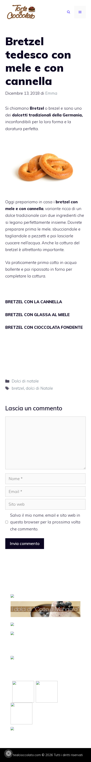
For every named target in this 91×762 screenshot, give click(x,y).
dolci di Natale (39, 388)
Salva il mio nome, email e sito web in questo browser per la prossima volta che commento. (45, 522)
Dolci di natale (25, 381)
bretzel (18, 388)
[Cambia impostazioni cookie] (8, 753)
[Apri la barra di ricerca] (68, 12)
